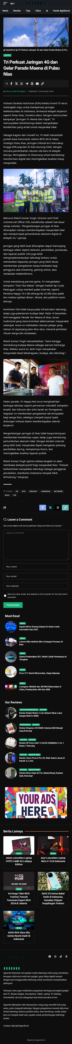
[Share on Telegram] (26, 83)
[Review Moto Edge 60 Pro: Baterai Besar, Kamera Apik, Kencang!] (11, 773)
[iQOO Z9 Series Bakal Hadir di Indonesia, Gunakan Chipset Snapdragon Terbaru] (53, 881)
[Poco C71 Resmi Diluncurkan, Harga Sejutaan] (11, 672)
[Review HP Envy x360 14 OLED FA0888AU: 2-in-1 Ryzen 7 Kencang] (11, 743)
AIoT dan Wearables (29, 710)
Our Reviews (13, 702)
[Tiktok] (60, 956)
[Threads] (66, 956)
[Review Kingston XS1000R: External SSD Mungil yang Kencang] (11, 728)
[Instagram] (55, 956)
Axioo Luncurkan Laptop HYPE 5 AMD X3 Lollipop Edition (19, 861)
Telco (7, 55)
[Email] (37, 83)
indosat (33, 491)
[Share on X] (16, 83)
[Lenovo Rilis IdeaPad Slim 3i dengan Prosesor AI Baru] (11, 642)
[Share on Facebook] (11, 83)
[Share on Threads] (32, 83)
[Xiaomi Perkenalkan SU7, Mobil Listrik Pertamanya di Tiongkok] (11, 657)
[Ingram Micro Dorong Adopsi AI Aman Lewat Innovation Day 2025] (11, 627)
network (58, 491)
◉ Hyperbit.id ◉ (10, 50)
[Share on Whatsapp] (21, 83)
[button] (6, 3)
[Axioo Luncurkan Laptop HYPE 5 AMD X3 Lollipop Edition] (18, 845)
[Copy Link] (42, 83)
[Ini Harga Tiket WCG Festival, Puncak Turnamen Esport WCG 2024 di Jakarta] (18, 881)
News (22, 623)
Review (43, 710)
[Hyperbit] (36, 3)
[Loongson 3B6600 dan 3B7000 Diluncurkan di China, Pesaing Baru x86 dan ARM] (11, 687)
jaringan (45, 491)
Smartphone (34, 755)
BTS (23, 491)
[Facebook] (49, 956)
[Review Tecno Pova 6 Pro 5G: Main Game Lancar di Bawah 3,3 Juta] (11, 758)
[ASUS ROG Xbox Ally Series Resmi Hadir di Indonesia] (18, 920)
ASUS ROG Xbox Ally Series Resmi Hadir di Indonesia (18, 935)
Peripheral (25, 725)
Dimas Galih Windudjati (16, 91)
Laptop (23, 740)
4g (17, 491)
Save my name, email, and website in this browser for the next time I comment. (37, 595)
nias (7, 495)
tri (14, 495)
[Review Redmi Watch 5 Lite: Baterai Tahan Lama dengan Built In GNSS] (11, 713)
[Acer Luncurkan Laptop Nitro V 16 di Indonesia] (53, 845)
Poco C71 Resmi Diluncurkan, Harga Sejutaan (39, 673)
